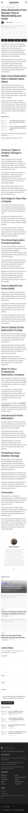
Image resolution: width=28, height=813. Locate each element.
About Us (3, 791)
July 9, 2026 (11, 135)
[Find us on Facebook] (1, 807)
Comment (4, 656)
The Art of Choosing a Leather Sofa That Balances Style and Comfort (17, 128)
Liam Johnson (9, 22)
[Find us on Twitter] (3, 807)
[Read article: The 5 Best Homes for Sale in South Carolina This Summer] (4, 122)
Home (2, 7)
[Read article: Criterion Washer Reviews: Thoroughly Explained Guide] (4, 719)
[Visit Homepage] (14, 2)
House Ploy (7, 810)
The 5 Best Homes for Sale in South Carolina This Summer (17, 121)
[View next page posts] (15, 144)
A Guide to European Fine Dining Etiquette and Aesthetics (17, 732)
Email (3, 682)
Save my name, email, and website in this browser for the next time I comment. (14, 697)
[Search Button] (26, 2)
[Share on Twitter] (11, 40)
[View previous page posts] (12, 144)
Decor (3, 781)
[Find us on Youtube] (8, 807)
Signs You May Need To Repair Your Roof (12, 138)
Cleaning (3, 777)
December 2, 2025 (12, 735)
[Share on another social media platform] (24, 40)
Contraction (4, 779)
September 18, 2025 (13, 714)
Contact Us (4, 793)
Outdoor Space (19, 781)
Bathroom (4, 775)
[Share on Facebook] (4, 40)
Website (3, 689)
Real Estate (18, 784)
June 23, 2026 (5, 139)
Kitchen (17, 779)
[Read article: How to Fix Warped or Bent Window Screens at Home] (4, 713)
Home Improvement (10, 7)
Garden (3, 784)
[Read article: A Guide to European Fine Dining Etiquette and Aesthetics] (4, 733)
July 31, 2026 (12, 124)
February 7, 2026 (20, 22)
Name (3, 675)
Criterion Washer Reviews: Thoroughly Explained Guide (16, 718)
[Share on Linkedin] (18, 40)
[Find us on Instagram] (5, 807)
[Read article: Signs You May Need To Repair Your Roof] (4, 726)
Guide (17, 7)
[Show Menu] (2, 2)
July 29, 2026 (13, 131)
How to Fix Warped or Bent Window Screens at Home (16, 712)
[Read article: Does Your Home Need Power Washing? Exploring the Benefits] (14, 625)
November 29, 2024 (13, 721)
